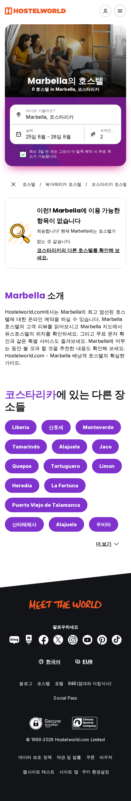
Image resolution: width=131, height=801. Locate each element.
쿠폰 (90, 757)
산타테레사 (24, 524)
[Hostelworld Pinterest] (102, 640)
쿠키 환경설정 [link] (95, 771)
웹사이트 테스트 (39, 771)
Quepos (21, 466)
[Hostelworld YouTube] (87, 640)
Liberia (20, 427)
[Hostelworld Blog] (14, 640)
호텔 (59, 683)
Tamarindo (26, 447)
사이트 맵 (68, 771)
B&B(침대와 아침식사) (90, 683)
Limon (107, 466)
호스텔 (43, 683)
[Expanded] (13, 184)
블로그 (25, 683)
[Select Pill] (105, 11)
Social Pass (65, 697)
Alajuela (69, 447)
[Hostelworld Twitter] (58, 640)
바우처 (106, 757)
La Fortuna (64, 485)
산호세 (56, 427)
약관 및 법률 (69, 757)
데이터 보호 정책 (35, 757)
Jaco (105, 447)
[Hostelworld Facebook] (43, 640)
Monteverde (98, 427)
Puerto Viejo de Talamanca (46, 505)
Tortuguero (65, 466)
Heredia (22, 485)
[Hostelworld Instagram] (73, 640)
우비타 (103, 524)
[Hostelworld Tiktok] (117, 640)
